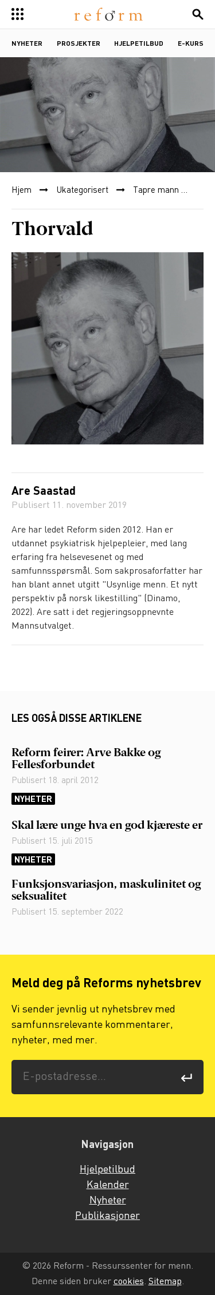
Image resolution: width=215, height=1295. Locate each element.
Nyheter (26, 44)
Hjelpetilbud (138, 44)
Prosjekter (78, 44)
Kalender (108, 1185)
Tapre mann (156, 190)
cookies (129, 1281)
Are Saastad (43, 491)
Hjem (21, 190)
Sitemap (165, 1281)
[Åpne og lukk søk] (198, 14)
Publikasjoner (107, 1216)
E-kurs (191, 44)
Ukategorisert (82, 190)
